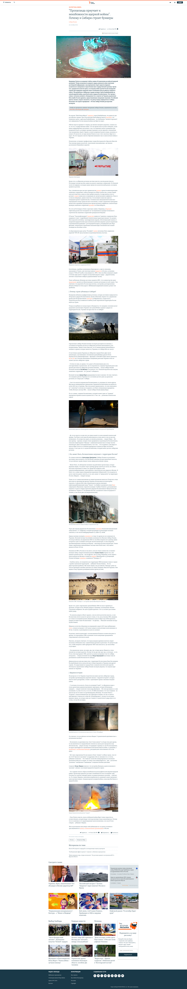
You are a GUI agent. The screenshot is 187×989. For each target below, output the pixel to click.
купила (95, 231)
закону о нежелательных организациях (92, 828)
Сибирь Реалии (73, 22)
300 (73, 358)
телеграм (86, 109)
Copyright (73, 983)
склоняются (88, 536)
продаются (98, 271)
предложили (72, 282)
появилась (91, 115)
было (113, 485)
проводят (91, 205)
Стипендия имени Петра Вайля (57, 978)
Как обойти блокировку (77, 978)
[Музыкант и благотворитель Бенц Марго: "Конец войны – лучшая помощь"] (59, 951)
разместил (91, 216)
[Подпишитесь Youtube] (105, 975)
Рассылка (73, 980)
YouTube (72, 109)
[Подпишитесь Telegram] (108, 975)
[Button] (102, 29)
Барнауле (109, 209)
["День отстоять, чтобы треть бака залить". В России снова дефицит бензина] (105, 930)
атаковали (99, 529)
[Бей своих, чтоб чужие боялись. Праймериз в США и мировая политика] (93, 901)
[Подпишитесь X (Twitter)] (101, 975)
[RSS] (115, 975)
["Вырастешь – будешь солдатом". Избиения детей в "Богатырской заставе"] (105, 951)
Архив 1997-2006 (53, 980)
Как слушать (74, 975)
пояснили (109, 117)
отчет (70, 628)
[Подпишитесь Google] (95, 975)
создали (76, 196)
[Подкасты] (119, 975)
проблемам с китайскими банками (79, 749)
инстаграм (78, 109)
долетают (89, 298)
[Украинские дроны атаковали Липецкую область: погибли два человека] (82, 951)
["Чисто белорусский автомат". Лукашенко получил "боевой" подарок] (59, 930)
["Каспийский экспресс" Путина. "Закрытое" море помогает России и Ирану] (93, 874)
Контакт (51, 983)
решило (99, 190)
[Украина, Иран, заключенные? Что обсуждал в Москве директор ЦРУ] (63, 874)
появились (83, 558)
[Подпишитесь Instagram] (112, 975)
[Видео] (170, 2)
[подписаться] (122, 975)
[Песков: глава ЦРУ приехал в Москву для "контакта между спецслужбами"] (82, 930)
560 (70, 358)
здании (94, 556)
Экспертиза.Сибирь (75, 7)
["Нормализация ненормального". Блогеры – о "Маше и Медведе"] (63, 901)
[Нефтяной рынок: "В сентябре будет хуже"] (124, 901)
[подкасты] (175, 2)
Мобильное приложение (55, 975)
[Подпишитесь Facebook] (98, 975)
